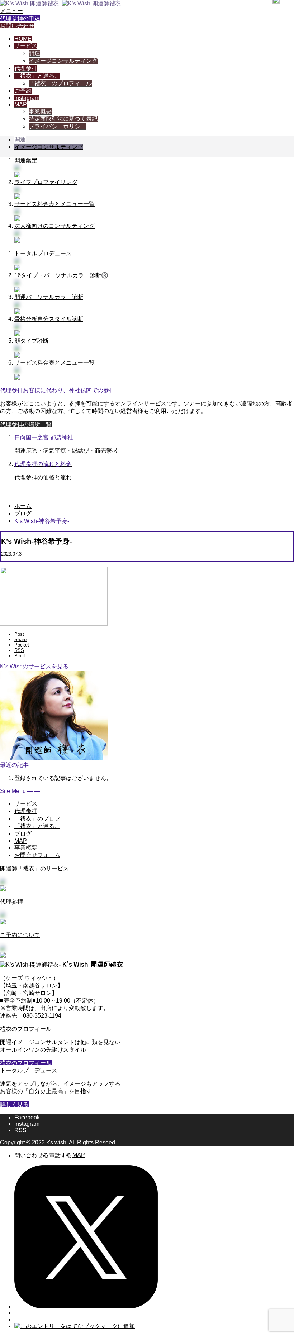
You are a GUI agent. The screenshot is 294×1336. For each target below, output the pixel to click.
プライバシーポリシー (57, 126)
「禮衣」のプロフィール (60, 83)
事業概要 (40, 111)
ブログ (23, 834)
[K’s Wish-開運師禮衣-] (61, 3)
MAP (20, 104)
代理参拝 (25, 68)
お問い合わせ (17, 26)
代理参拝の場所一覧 (26, 424)
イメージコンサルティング (63, 61)
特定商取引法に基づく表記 (63, 119)
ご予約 (23, 91)
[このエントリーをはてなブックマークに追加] (74, 1326)
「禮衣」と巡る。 (37, 76)
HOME (23, 39)
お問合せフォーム (37, 855)
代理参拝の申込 (20, 18)
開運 (34, 53)
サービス (25, 46)
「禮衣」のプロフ (37, 819)
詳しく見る (14, 1104)
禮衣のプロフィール (26, 1063)
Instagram (26, 98)
